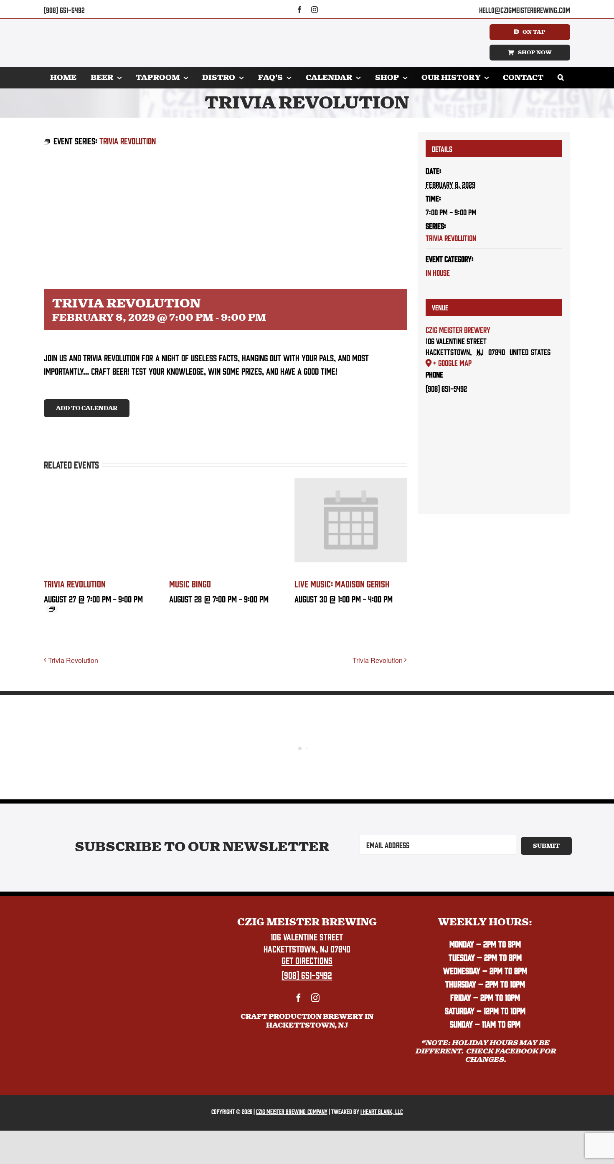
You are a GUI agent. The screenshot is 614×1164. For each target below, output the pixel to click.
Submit (546, 846)
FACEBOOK (516, 1051)
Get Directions (307, 960)
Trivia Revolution (75, 583)
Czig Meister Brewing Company (291, 1111)
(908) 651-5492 (64, 9)
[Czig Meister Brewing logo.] (128, 920)
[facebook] (299, 9)
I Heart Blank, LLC (381, 1111)
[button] (560, 77)
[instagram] (314, 9)
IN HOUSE (438, 272)
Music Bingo (190, 583)
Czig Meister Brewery (458, 329)
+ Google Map (452, 362)
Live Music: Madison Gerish (341, 583)
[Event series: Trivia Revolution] (52, 609)
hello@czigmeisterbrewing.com (524, 9)
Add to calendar (86, 408)
